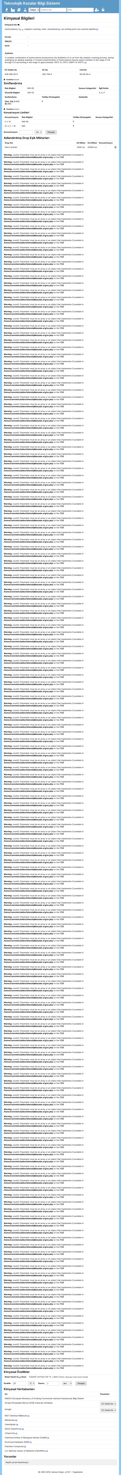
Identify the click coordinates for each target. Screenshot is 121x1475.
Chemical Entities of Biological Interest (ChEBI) (27, 1437)
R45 (23, 126)
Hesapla (51, 132)
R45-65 (30, 88)
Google (8, 1409)
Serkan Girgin (58, 1472)
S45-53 (30, 92)
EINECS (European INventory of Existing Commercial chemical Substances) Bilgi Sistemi (44, 1398)
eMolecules (11, 1420)
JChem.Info (11, 1433)
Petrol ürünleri (11, 147)
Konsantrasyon (11, 132)
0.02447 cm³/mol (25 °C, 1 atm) (58, 1377)
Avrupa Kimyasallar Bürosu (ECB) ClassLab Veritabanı (29, 1403)
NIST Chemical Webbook (17, 1415)
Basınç (41, 1383)
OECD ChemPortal (14, 1429)
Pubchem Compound (15, 1446)
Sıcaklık (7, 1383)
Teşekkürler (78, 1472)
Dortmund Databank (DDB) (18, 1442)
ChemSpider (11, 1424)
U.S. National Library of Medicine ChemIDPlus (26, 1451)
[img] (18, 25)
